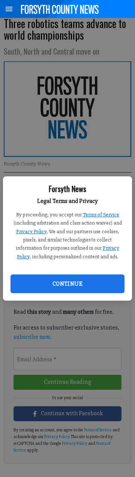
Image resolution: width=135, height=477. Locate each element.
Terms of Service (101, 215)
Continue (67, 284)
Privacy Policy (31, 231)
